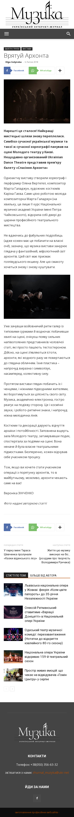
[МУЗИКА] (37, 14)
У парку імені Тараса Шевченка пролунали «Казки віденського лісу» (20, 554)
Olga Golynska (13, 62)
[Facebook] (37, 798)
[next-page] (12, 689)
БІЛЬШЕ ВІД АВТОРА (43, 575)
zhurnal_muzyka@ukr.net (51, 772)
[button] (6, 34)
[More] (60, 70)
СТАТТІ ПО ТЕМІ (16, 575)
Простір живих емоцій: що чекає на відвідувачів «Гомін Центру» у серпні (46, 675)
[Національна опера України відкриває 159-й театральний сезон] (13, 656)
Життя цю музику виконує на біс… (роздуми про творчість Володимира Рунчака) (54, 556)
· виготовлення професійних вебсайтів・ (37, 812)
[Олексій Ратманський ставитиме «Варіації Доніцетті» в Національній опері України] (13, 612)
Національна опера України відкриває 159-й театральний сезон (46, 656)
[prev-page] (6, 689)
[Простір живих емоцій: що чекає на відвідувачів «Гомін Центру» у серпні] (13, 674)
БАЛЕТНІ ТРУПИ (12, 48)
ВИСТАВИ (27, 48)
